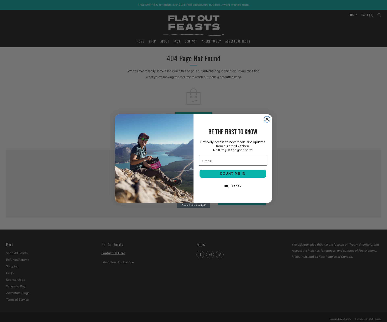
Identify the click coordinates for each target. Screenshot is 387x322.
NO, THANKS (232, 186)
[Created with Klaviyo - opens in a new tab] (193, 205)
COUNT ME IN (233, 173)
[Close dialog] (267, 119)
